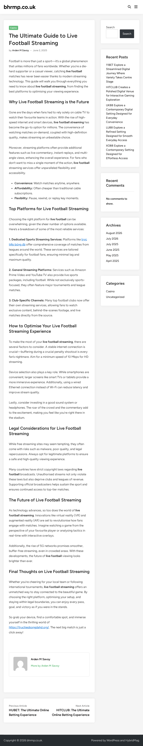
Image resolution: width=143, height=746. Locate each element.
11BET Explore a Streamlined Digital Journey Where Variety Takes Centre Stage (119, 73)
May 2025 (112, 255)
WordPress (113, 740)
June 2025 (112, 249)
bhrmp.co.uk (20, 7)
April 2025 (112, 261)
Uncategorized (115, 297)
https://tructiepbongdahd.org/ (29, 627)
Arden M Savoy (20, 50)
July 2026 (112, 238)
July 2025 (112, 244)
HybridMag (132, 740)
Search (110, 27)
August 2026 (114, 233)
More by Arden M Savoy (45, 665)
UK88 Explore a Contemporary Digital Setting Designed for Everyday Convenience (119, 114)
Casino (13, 28)
